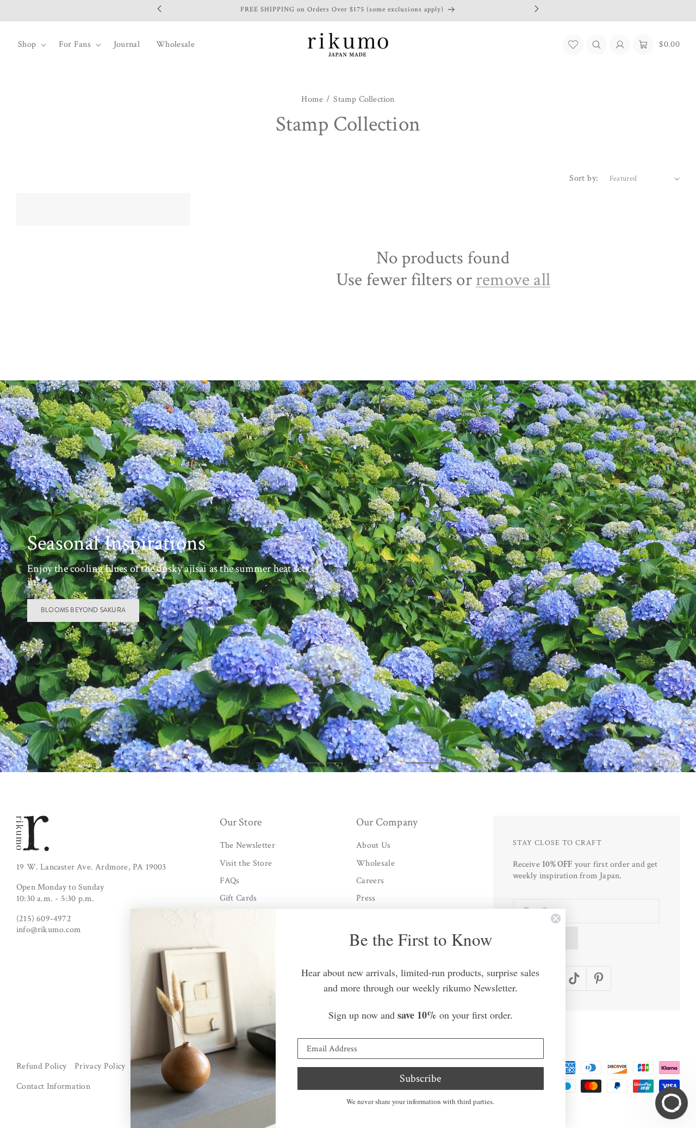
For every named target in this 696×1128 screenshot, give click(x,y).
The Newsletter (247, 845)
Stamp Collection (363, 99)
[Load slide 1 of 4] (272, 762)
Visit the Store (246, 863)
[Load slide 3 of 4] (373, 762)
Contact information (53, 1087)
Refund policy (41, 1066)
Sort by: (583, 178)
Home (312, 99)
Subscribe (420, 1078)
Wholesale (375, 863)
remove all (513, 280)
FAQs (230, 880)
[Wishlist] (573, 44)
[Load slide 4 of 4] (423, 762)
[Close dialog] (555, 918)
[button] (30, 44)
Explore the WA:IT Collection (93, 603)
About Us (373, 845)
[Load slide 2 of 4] (322, 762)
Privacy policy (99, 1066)
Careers (370, 880)
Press (366, 898)
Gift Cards (238, 898)
